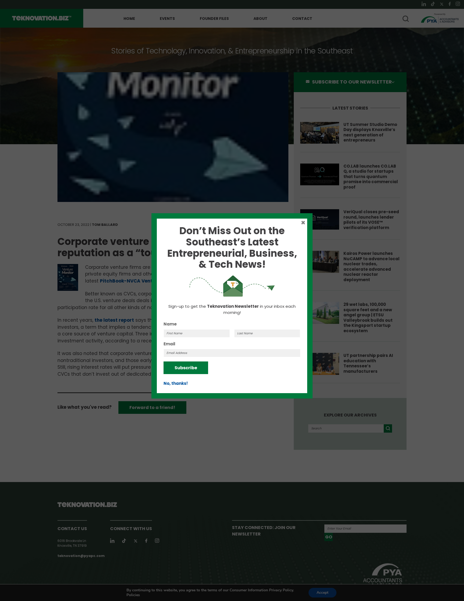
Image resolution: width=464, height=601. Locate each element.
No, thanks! (176, 383)
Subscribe (186, 368)
